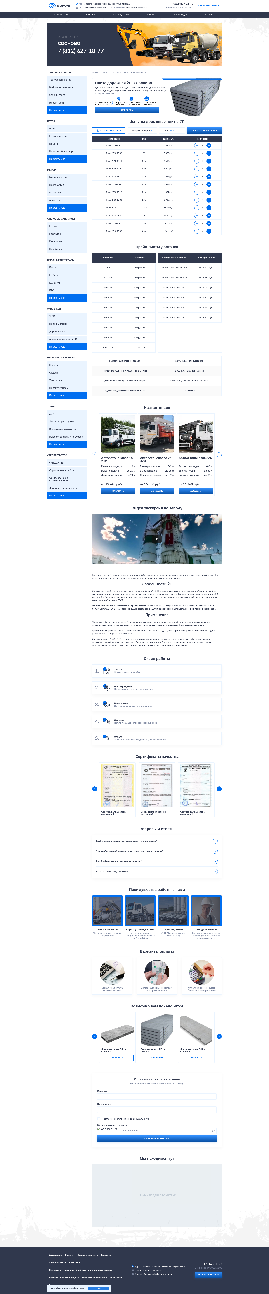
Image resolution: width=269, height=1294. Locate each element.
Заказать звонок (208, 6)
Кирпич (53, 226)
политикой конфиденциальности (132, 1119)
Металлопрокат (58, 177)
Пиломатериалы (58, 388)
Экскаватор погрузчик (61, 421)
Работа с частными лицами (64, 1278)
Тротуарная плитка (60, 80)
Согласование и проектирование (58, 479)
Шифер (53, 365)
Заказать (127, 110)
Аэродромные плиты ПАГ (64, 339)
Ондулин (54, 373)
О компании (61, 14)
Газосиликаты (57, 241)
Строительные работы (62, 470)
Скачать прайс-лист (110, 130)
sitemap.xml (116, 1278)
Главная (95, 72)
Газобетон (55, 234)
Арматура (55, 200)
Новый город (56, 102)
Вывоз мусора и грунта (62, 429)
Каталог (90, 14)
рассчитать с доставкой (204, 130)
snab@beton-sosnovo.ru (136, 8)
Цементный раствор (61, 151)
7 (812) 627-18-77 (182, 3)
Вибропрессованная (61, 87)
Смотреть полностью (106, 94)
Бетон (52, 128)
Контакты (207, 14)
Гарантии (149, 14)
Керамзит (54, 283)
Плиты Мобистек (58, 324)
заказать (117, 1058)
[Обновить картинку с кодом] (213, 1131)
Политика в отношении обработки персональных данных (80, 1270)
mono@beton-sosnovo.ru (95, 8)
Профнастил (56, 185)
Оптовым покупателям (94, 1278)
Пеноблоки (55, 249)
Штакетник (55, 192)
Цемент (53, 144)
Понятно (98, 1288)
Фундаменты (56, 462)
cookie (81, 1288)
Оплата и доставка (120, 14)
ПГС (51, 290)
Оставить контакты (157, 1139)
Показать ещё (57, 110)
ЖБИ (52, 316)
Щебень (53, 275)
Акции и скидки (178, 14)
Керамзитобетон (58, 136)
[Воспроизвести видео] (157, 539)
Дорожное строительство (63, 488)
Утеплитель (55, 380)
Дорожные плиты (59, 331)
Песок (52, 267)
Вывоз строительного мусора (66, 437)
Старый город (57, 95)
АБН (51, 414)
